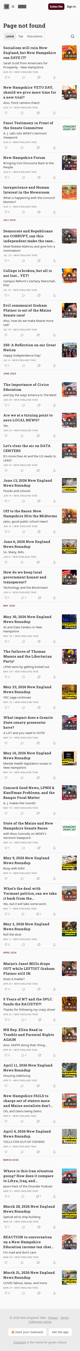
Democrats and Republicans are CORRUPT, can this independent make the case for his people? (28, 236)
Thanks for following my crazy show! (29, 1009)
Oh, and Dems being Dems (22, 1111)
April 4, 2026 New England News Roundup (27, 1134)
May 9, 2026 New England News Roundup (26, 860)
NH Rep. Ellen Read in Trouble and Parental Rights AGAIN (28, 1034)
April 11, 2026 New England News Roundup (28, 1067)
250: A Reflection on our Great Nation (29, 347)
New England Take (26, 72)
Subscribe (56, 6)
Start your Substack (29, 1332)
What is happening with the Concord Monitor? (29, 200)
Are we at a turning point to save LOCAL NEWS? (28, 417)
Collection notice (40, 1322)
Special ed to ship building (21, 1217)
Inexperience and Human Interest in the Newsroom (26, 190)
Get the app (60, 1332)
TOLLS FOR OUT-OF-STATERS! (24, 1142)
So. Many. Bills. (14, 552)
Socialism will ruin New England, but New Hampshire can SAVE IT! (29, 52)
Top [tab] (20, 36)
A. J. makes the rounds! (19, 803)
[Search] (73, 36)
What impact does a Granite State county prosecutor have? (28, 722)
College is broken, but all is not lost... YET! (27, 273)
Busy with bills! (14, 868)
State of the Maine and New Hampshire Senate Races (28, 825)
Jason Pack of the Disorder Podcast (27, 1186)
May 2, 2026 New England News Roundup (26, 926)
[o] (69, 52)
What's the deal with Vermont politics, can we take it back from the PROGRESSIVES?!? (30, 893)
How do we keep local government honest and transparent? (24, 577)
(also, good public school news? (25, 521)
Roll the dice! (12, 934)
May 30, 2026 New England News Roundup (27, 619)
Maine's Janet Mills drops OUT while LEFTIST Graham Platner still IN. (29, 968)
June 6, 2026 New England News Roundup (26, 544)
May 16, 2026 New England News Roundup (27, 755)
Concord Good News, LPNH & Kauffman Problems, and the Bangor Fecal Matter (29, 792)
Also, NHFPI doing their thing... (25, 1045)
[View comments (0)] (23, 77)
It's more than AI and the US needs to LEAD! (29, 458)
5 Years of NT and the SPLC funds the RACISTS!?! (27, 1001)
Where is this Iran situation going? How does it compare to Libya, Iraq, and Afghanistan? (28, 1176)
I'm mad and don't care (19, 1252)
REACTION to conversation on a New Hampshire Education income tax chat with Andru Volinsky (27, 1242)
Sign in (71, 6)
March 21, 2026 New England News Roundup (29, 1275)
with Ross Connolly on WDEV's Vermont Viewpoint (24, 835)
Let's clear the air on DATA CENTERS (27, 448)
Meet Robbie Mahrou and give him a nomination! (29, 248)
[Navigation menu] (9, 6)
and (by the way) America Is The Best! (29, 395)
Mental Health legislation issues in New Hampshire (27, 765)
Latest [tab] (10, 36)
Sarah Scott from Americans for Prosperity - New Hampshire (25, 65)
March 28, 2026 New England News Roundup (29, 1209)
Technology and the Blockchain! (25, 587)
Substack (20, 1342)
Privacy (53, 1318)
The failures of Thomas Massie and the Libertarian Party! (27, 656)
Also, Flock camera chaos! (21, 103)
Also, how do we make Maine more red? (28, 323)
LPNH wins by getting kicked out (26, 667)
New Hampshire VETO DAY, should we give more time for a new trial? (29, 92)
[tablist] (24, 36)
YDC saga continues (17, 697)
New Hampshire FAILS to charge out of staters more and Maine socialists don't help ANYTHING (26, 1100)
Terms (64, 1318)
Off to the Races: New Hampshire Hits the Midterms (30, 513)
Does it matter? (14, 979)
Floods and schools (16, 491)
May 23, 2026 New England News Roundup (27, 689)
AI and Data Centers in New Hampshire (22, 629)
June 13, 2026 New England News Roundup (27, 483)
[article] (40, 62)
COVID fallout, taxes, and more (25, 1283)
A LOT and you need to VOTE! (24, 733)
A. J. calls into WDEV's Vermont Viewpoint (25, 135)
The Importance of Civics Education (26, 387)
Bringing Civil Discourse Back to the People (28, 165)
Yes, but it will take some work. (25, 904)
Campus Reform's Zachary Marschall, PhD (29, 283)
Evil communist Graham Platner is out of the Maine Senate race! (27, 310)
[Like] (6, 112)
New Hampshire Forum (24, 157)
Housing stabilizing (16, 1075)
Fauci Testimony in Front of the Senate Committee (28, 125)
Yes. (6, 425)
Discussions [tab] (34, 36)
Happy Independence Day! (22, 355)
